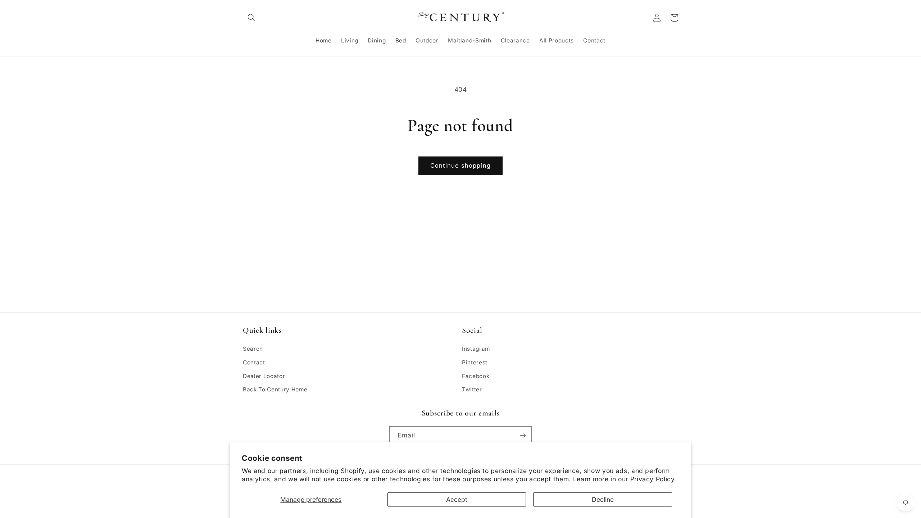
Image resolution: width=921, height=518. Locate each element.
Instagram (476, 348)
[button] (251, 17)
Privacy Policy (652, 479)
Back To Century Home (275, 389)
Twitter (472, 389)
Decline (603, 499)
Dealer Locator (264, 376)
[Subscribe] (522, 435)
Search (253, 348)
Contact (254, 362)
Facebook (475, 376)
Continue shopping (460, 165)
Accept (456, 499)
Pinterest (474, 362)
